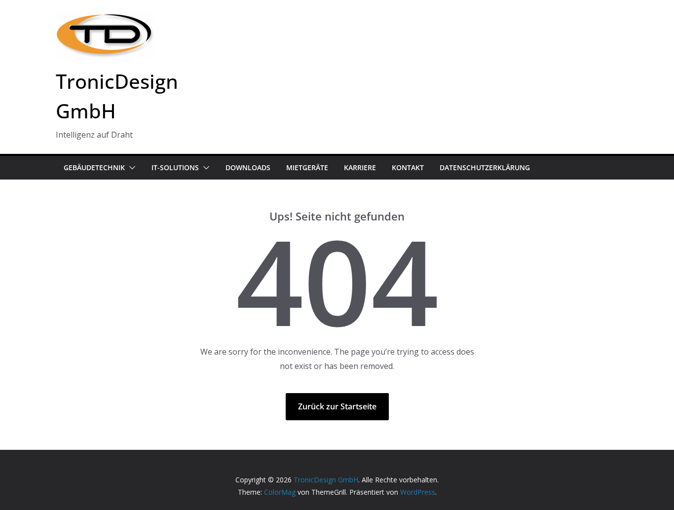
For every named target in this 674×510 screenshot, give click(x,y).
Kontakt (408, 167)
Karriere (360, 167)
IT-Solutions (175, 167)
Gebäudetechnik (94, 167)
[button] (130, 168)
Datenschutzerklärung (485, 167)
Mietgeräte (307, 167)
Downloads (247, 167)
